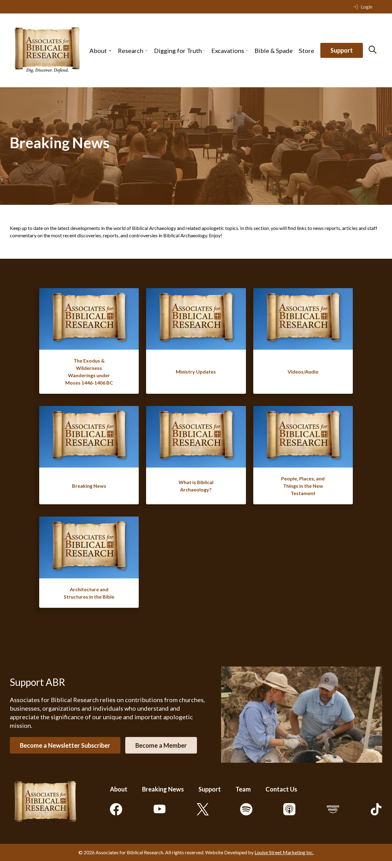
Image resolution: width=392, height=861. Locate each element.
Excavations (227, 50)
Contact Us (281, 789)
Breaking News (163, 789)
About (98, 50)
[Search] (372, 50)
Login (366, 6)
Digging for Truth (178, 50)
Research (130, 50)
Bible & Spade (273, 50)
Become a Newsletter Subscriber (65, 745)
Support (341, 50)
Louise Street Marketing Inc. (284, 852)
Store (306, 50)
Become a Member (161, 745)
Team (243, 789)
